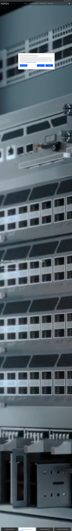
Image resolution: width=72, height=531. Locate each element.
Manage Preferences (23, 65)
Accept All (49, 65)
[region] (36, 61)
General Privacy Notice (33, 62)
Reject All (40, 65)
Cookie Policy (28, 62)
